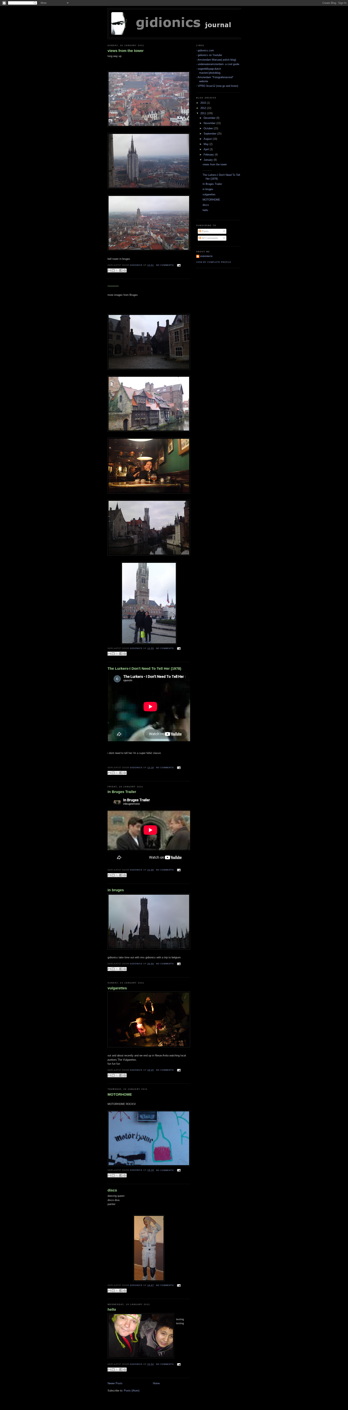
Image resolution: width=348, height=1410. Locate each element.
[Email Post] (178, 265)
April (207, 149)
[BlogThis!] (113, 270)
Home (156, 1383)
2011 (203, 113)
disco (112, 1190)
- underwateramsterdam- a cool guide (217, 64)
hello (112, 1310)
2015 (203, 102)
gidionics (206, 256)
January (209, 159)
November (210, 123)
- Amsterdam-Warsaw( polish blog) (216, 59)
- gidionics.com (205, 50)
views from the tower (126, 51)
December (210, 117)
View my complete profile (213, 262)
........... (113, 285)
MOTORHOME (120, 1094)
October (209, 128)
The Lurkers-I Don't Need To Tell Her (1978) (144, 669)
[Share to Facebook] (121, 270)
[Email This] (109, 270)
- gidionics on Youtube (209, 55)
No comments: (165, 265)
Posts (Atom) (131, 1390)
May (206, 144)
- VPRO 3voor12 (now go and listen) (217, 85)
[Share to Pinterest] (125, 270)
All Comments (209, 238)
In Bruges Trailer (122, 792)
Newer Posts (115, 1383)
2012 (203, 108)
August (208, 138)
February (209, 154)
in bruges (116, 890)
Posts (205, 231)
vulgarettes (117, 988)
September (210, 133)
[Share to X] (117, 270)
